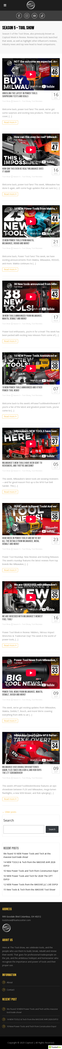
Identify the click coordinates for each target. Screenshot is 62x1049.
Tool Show (6, 101)
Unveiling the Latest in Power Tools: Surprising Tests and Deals (20, 95)
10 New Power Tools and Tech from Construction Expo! (30, 870)
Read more (9, 122)
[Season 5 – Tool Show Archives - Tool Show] (30, 5)
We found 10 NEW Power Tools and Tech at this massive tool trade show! (32, 1011)
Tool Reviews (37, 101)
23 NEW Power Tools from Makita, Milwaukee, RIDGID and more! (18, 242)
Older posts (9, 811)
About (10, 982)
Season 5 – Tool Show (21, 101)
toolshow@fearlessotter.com (16, 920)
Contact (10, 989)
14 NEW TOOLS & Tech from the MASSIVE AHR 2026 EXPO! (32, 1019)
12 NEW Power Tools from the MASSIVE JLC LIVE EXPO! (30, 884)
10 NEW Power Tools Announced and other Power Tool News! (22, 389)
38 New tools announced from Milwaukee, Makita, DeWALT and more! (22, 317)
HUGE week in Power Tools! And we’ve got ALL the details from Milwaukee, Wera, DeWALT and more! (21, 541)
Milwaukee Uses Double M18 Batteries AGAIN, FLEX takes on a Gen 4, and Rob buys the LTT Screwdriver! (21, 769)
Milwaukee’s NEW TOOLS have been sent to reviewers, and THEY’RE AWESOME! (22, 464)
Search (8, 820)
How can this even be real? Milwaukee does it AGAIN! (22, 170)
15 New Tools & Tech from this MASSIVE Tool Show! (29, 889)
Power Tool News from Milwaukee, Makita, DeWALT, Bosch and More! (22, 693)
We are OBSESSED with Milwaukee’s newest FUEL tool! (22, 618)
